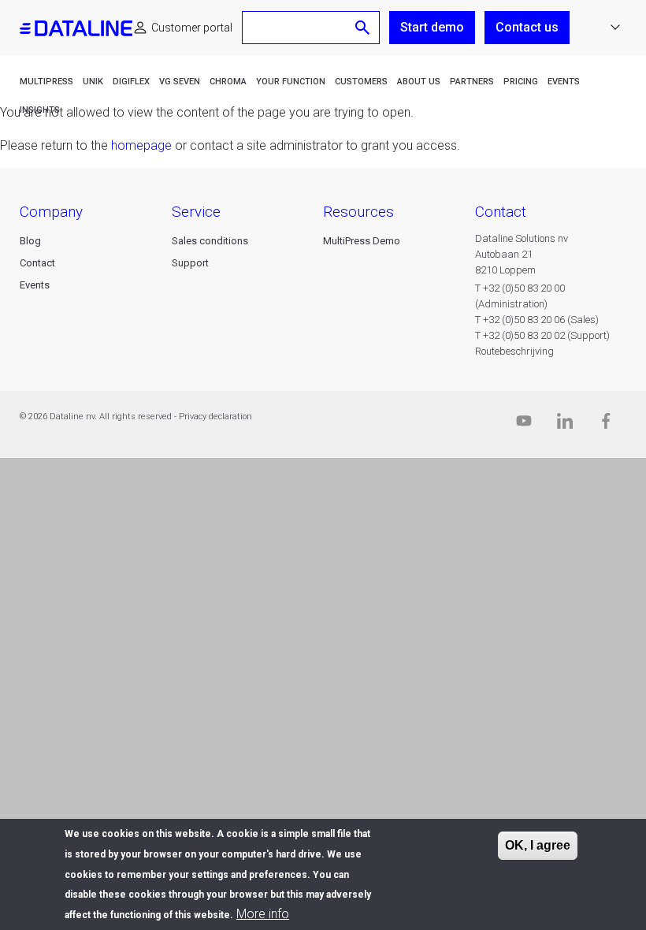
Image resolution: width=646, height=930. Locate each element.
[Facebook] (605, 424)
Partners (472, 81)
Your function (290, 81)
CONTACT (500, 212)
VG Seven (179, 81)
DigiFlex (131, 81)
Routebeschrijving (514, 351)
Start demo (432, 27)
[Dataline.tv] (523, 424)
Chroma (228, 81)
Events (564, 81)
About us (418, 81)
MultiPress (46, 81)
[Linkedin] (564, 424)
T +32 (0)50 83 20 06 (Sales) (537, 320)
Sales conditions (210, 241)
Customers (361, 81)
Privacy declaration (215, 416)
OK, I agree (537, 845)
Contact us (527, 27)
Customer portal (191, 27)
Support (190, 263)
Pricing (520, 81)
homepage (141, 145)
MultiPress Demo (361, 241)
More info (262, 913)
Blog (30, 241)
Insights (40, 110)
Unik (93, 81)
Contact (37, 263)
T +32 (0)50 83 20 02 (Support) (542, 335)
